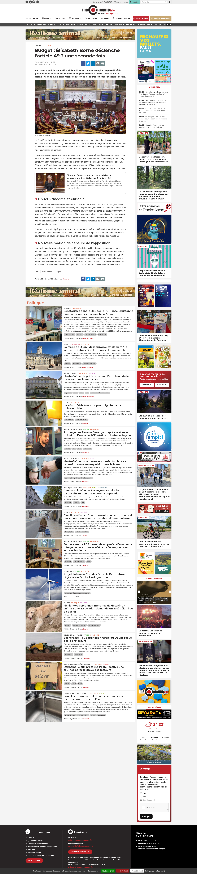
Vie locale (102, 488)
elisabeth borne (47, 272)
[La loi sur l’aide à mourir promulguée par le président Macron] (44, 411)
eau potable (101, 715)
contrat (93, 715)
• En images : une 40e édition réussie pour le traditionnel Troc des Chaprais (153, 119)
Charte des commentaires (38, 843)
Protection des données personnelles (42, 846)
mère (81, 393)
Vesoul (67, 458)
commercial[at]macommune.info (80, 846)
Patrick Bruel (77, 364)
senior (78, 532)
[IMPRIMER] (102, 63)
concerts (67, 364)
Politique (47, 45)
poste (80, 683)
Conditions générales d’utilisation (41, 855)
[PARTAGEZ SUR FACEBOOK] (83, 63)
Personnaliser (137, 871)
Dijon (66, 344)
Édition (101, 14)
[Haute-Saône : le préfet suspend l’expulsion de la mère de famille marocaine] (44, 381)
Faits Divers (75, 344)
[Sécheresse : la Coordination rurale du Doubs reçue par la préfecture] (44, 643)
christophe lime (69, 334)
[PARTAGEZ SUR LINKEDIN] (93, 63)
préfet (79, 449)
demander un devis (80, 852)
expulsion (68, 393)
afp (66, 478)
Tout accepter (108, 871)
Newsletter (34, 861)
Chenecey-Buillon (71, 693)
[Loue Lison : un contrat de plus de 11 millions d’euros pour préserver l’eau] (44, 701)
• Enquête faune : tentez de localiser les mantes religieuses (153, 126)
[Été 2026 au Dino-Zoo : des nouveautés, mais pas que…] (154, 401)
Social (106, 664)
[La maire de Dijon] (44, 352)
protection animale (94, 625)
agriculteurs (68, 654)
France (38, 45)
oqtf (87, 393)
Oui (144, 793)
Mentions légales (34, 852)
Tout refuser (122, 871)
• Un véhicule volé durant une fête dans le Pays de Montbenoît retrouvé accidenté (153, 94)
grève (74, 683)
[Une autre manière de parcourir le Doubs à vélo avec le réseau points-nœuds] (154, 527)
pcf (74, 449)
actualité (77, 429)
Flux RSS (31, 849)
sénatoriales (102, 334)
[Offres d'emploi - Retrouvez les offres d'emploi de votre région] (154, 212)
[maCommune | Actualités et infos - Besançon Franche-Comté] (98, 10)
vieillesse (85, 532)
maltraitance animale (79, 625)
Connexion (162, 385)
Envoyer (146, 816)
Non (144, 797)
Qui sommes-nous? (35, 841)
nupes (59, 272)
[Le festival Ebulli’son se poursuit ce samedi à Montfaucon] (154, 616)
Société (92, 373)
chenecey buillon (82, 715)
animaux (67, 625)
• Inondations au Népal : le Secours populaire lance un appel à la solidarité (153, 110)
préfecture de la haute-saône (100, 393)
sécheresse (87, 449)
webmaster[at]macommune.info (80, 867)
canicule (76, 502)
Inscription (146, 385)
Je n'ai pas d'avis (149, 800)
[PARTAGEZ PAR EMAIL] (98, 63)
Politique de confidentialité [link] (155, 871)
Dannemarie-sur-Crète (73, 664)
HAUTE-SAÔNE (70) (71, 373)
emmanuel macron (81, 420)
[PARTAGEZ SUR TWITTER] (88, 63)
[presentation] (139, 592)
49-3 (37, 272)
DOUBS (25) (68, 571)
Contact (31, 838)
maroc (75, 393)
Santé (94, 488)
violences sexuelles (89, 364)
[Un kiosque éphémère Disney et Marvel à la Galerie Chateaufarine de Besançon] (154, 321)
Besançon (68, 308)
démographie (69, 532)
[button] (165, 2)
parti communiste (90, 334)
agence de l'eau (70, 715)
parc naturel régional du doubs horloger (77, 593)
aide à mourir (69, 420)
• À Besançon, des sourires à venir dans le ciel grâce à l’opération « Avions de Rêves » (153, 102)
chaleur (67, 683)
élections (80, 334)
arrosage (67, 449)
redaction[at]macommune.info (80, 840)
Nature (86, 429)
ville (83, 502)
